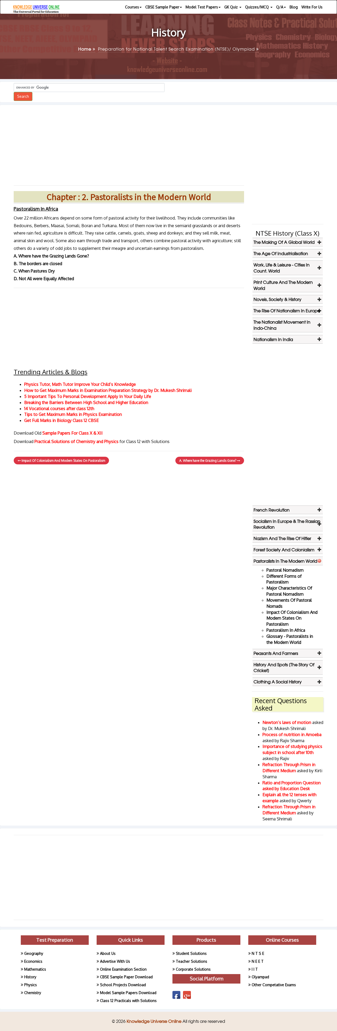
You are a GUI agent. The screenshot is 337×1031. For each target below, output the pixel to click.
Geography (33, 953)
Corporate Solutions (193, 969)
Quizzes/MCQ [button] (257, 7)
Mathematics (35, 969)
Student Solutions (191, 953)
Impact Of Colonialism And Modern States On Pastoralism (63, 461)
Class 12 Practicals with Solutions (128, 1000)
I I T (255, 969)
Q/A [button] (279, 7)
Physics (30, 985)
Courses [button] (132, 7)
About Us (108, 953)
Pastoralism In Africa (285, 630)
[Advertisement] (129, 143)
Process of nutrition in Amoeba (291, 734)
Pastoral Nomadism (285, 570)
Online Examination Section (123, 969)
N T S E (258, 953)
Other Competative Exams (274, 985)
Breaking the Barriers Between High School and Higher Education (86, 402)
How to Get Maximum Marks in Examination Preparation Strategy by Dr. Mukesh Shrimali (108, 390)
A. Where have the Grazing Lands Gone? (208, 461)
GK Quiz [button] (231, 7)
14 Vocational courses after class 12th (59, 408)
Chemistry (32, 992)
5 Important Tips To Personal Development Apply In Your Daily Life (87, 396)
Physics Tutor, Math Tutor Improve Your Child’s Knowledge (80, 384)
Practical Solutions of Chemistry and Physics (77, 441)
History (30, 977)
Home (85, 49)
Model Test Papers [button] (202, 7)
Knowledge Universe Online (154, 1021)
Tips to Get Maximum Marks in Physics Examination (73, 414)
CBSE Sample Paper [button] (162, 7)
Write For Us (312, 7)
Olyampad (260, 977)
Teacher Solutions (191, 961)
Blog (294, 7)
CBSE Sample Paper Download (126, 977)
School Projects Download (123, 985)
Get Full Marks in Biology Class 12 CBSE (61, 420)
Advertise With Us (115, 961)
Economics (33, 961)
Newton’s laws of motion (287, 722)
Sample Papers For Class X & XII (72, 433)
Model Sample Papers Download (128, 992)
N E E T (258, 961)
